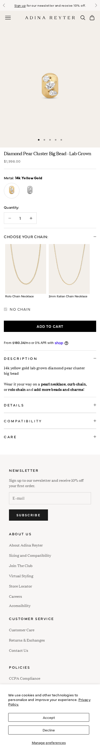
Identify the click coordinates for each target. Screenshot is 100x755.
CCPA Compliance (24, 678)
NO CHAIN (20, 309)
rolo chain (17, 389)
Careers (15, 596)
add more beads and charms (58, 389)
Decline (49, 729)
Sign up (20, 5)
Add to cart (50, 326)
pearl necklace (53, 383)
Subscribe (28, 514)
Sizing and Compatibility (30, 555)
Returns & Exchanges (27, 640)
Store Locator (20, 586)
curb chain (76, 383)
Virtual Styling (21, 575)
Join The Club (21, 565)
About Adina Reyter (26, 545)
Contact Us (18, 650)
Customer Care (21, 629)
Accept (49, 717)
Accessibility (20, 604)
